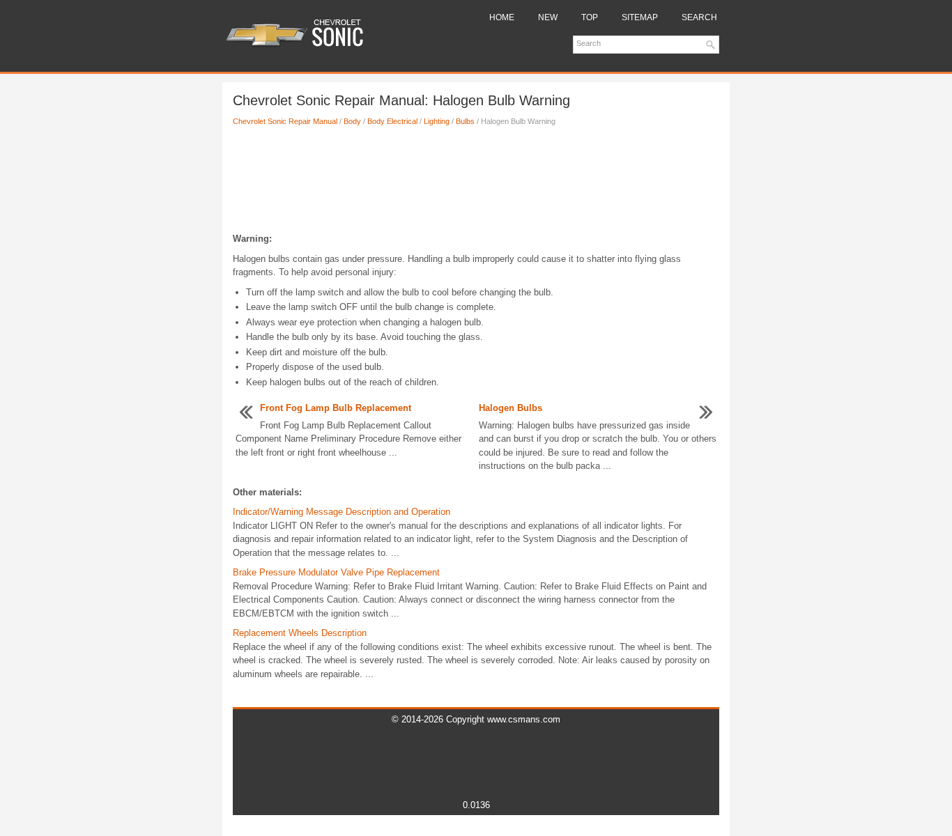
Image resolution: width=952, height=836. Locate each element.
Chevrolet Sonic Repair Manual (285, 121)
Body (352, 121)
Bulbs (465, 121)
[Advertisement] (476, 183)
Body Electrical (392, 121)
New (548, 17)
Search (699, 17)
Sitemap (640, 17)
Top (589, 17)
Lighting (437, 121)
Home (501, 17)
